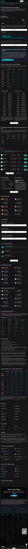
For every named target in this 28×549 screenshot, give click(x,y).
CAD (19, 548)
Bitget (1, 4)
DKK (16, 548)
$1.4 (7, 377)
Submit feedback (19, 516)
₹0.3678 (27, 394)
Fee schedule (18, 533)
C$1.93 (16, 377)
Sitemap (2, 537)
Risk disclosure (23, 527)
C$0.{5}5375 (16, 388)
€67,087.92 (12, 373)
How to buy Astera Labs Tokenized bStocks (6, 509)
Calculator (13, 530)
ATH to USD (6, 271)
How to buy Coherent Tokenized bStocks (5, 508)
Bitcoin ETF (13, 531)
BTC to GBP (19, 206)
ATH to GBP (6, 282)
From (2, 19)
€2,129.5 (12, 375)
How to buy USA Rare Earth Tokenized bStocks (20, 509)
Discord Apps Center (8, 541)
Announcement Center (3, 525)
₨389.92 (21, 377)
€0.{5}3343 (12, 388)
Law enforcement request (24, 518)
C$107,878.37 (17, 373)
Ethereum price (13, 527)
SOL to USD (19, 202)
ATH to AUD (19, 271)
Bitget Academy (3, 521)
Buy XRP (13, 521)
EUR (14, 548)
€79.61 (12, 379)
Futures (7, 517)
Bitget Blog (2, 522)
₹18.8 (26, 390)
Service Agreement (24, 516)
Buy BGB (13, 522)
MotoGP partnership (3, 533)
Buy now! (24, 70)
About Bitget (2, 516)
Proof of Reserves (3, 527)
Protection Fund (3, 528)
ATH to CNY (19, 267)
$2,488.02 (8, 375)
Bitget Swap (7, 538)
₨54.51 (21, 390)
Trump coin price (13, 537)
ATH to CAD (19, 275)
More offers (9, 173)
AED (11, 548)
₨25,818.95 (21, 379)
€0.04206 (12, 392)
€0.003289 (12, 394)
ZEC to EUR (6, 298)
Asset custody (18, 528)
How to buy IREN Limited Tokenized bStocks (20, 512)
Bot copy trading (8, 529)
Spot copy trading (8, 527)
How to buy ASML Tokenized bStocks (5, 512)
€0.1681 (12, 390)
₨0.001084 (21, 388)
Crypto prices (4, 4)
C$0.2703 (16, 390)
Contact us (2, 517)
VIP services (18, 523)
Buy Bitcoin (13, 517)
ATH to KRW (6, 278)
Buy (25, 155)
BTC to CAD (6, 210)
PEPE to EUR (6, 305)
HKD (8, 548)
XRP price (13, 532)
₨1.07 (21, 394)
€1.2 (11, 377)
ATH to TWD (6, 267)
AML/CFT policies (24, 523)
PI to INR (18, 213)
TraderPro (7, 534)
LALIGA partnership (3, 532)
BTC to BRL (19, 210)
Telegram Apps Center (8, 540)
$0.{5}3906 (8, 388)
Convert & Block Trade (8, 523)
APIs (6, 532)
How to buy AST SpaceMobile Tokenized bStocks (21, 508)
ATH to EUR (6, 275)
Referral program (19, 532)
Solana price (13, 536)
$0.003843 (8, 394)
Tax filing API (18, 534)
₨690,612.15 (22, 375)
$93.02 (7, 379)
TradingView (7, 537)
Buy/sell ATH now (14, 260)
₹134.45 (27, 377)
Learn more (6, 257)
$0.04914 (8, 392)
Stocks (7, 521)
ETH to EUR (6, 294)
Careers (2, 520)
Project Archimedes (19, 527)
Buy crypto (13, 516)
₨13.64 (21, 392)
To (1, 22)
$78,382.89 (8, 373)
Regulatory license (24, 522)
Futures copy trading (8, 528)
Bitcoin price (13, 526)
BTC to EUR (6, 206)
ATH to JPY (19, 278)
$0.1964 (7, 390)
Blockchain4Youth (3, 534)
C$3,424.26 (16, 375)
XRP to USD (6, 202)
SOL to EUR (19, 294)
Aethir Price (7, 4)
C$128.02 (16, 379)
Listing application (19, 522)
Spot (6, 516)
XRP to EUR (19, 290)
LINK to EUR (19, 298)
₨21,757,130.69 (22, 373)
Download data (18, 529)
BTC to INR (5, 213)
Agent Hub (7, 533)
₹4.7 (26, 392)
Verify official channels (18, 519)
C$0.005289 (16, 394)
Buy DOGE (13, 520)
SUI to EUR (19, 305)
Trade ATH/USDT (18, 173)
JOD (5, 548)
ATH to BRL (19, 282)
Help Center (18, 517)
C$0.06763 (16, 392)
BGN (22, 548)
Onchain (7, 520)
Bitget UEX (2, 529)
